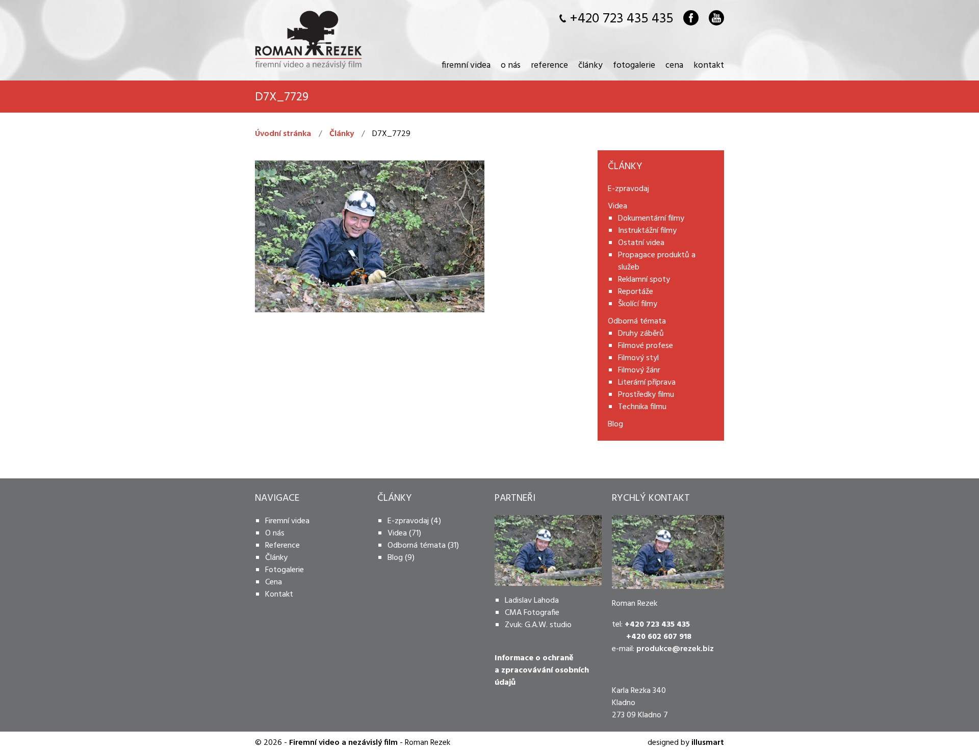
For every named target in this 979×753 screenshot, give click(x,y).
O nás (511, 64)
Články (590, 64)
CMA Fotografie (532, 613)
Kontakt (708, 64)
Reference (549, 64)
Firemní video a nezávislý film (343, 742)
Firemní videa (466, 64)
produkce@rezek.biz (675, 649)
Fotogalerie (634, 64)
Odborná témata (417, 545)
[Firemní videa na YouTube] (716, 17)
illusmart (707, 742)
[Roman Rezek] (308, 39)
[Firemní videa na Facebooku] (691, 17)
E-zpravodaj (408, 521)
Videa (397, 533)
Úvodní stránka (283, 134)
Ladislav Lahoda (532, 600)
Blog (395, 557)
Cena (674, 64)
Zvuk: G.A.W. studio (538, 625)
